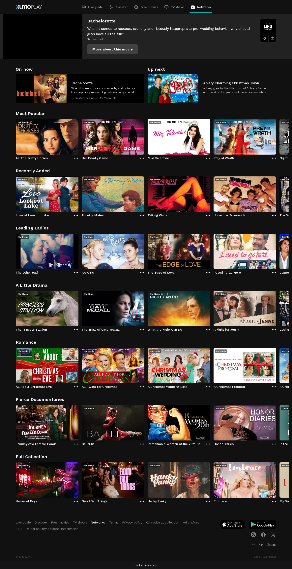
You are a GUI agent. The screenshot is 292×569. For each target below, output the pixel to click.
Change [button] (271, 544)
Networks (204, 7)
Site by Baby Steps (264, 556)
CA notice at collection (162, 522)
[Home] (29, 7)
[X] (273, 535)
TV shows (178, 7)
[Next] (276, 136)
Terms (113, 522)
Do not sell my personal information (52, 529)
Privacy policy (132, 522)
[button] (112, 49)
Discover (121, 7)
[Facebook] (263, 535)
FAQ (19, 529)
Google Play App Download (262, 525)
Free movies (149, 7)
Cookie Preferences (146, 565)
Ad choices (191, 522)
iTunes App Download (232, 525)
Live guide (95, 7)
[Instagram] (253, 535)
